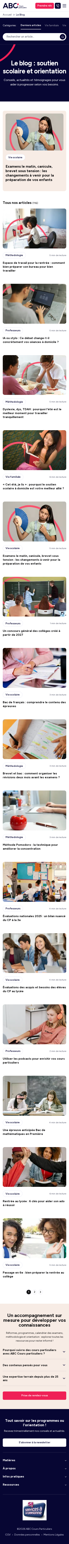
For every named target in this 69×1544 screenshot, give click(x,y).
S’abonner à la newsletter (34, 1442)
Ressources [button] (11, 1484)
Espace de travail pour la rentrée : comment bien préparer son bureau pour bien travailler (34, 266)
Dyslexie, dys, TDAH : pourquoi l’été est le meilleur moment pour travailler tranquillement (32, 413)
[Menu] (64, 5)
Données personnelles (27, 1534)
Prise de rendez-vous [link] (34, 1395)
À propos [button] (9, 1468)
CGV (8, 1534)
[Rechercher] (62, 37)
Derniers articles (31, 25)
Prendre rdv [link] (44, 5)
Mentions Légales (54, 1534)
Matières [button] (9, 1460)
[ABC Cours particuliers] (15, 6)
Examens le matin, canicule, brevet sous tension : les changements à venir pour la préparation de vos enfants (30, 173)
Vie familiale (52, 25)
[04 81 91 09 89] (58, 6)
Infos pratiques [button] (13, 1476)
